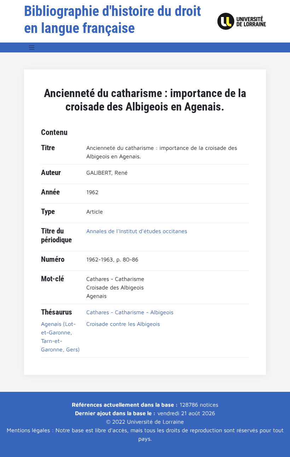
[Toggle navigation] (32, 47)
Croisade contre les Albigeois (123, 324)
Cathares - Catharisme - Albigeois (129, 312)
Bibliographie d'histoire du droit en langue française (112, 19)
